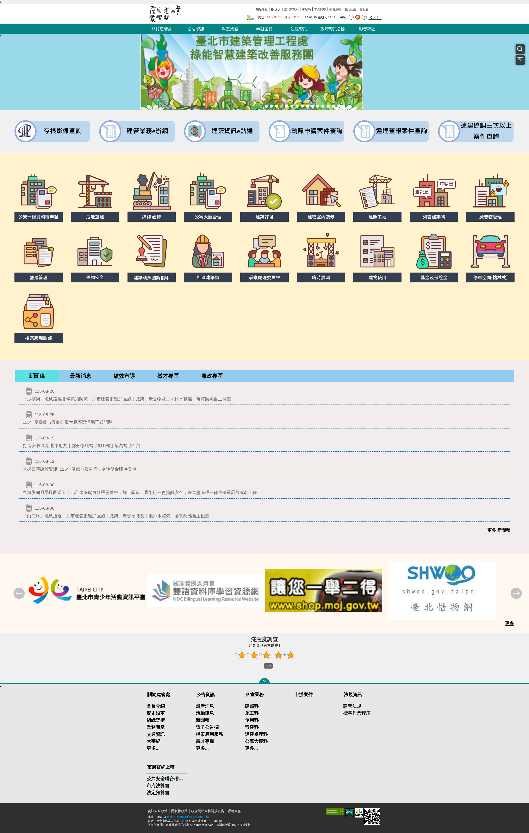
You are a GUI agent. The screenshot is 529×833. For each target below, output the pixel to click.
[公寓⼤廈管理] (208, 195)
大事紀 (153, 741)
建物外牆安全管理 (297, 106)
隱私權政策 (179, 811)
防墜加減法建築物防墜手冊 (322, 106)
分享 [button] (376, 17)
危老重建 (307, 106)
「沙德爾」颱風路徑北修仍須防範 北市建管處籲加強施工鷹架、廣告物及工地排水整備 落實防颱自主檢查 (127, 395)
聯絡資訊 (234, 811)
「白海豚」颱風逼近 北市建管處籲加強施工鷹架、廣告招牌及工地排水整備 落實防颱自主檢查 (116, 512)
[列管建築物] (434, 195)
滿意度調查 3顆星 (266, 655)
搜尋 (520, 49)
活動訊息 (205, 713)
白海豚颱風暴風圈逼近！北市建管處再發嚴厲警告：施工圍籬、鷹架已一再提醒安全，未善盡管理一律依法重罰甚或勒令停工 (142, 488)
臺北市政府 (291, 9)
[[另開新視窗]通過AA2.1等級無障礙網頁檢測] (335, 811)
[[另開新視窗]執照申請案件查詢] (307, 131)
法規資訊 (299, 29)
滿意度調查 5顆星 (291, 655)
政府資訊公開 (332, 29)
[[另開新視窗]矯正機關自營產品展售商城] (323, 590)
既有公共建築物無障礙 (291, 106)
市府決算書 (158, 785)
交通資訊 (156, 734)
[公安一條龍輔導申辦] (38, 195)
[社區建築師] (208, 256)
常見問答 (320, 9)
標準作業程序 (357, 713)
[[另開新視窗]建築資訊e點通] (222, 131)
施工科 (252, 713)
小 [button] (351, 17)
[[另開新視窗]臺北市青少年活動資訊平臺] (87, 590)
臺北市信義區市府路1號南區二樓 (188, 817)
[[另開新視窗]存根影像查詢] (52, 131)
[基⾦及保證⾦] (434, 256)
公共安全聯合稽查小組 (166, 778)
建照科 (252, 706)
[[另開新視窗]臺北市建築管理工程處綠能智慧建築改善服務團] (264, 72)
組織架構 (156, 720)
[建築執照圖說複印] (151, 256)
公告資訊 (196, 29)
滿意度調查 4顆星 (278, 655)
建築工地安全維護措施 (338, 106)
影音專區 (367, 29)
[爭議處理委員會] (264, 256)
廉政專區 (212, 376)
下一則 (517, 594)
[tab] (37, 376)
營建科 (252, 727)
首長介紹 (156, 706)
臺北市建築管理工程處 (165, 13)
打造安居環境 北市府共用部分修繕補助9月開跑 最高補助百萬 (82, 442)
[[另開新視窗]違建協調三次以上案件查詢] (476, 131)
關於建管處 (161, 29)
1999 (183, 820)
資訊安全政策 (158, 811)
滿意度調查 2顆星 (254, 655)
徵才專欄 (205, 741)
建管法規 (352, 706)
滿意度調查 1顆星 (242, 655)
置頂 (520, 60)
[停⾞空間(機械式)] (490, 256)
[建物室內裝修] (321, 195)
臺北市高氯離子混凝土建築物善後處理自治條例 (333, 106)
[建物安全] (95, 256)
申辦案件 (264, 29)
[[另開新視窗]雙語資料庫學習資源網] (205, 590)
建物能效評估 (328, 106)
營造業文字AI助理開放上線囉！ (266, 106)
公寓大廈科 (256, 741)
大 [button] (364, 17)
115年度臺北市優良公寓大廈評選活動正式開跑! (68, 418)
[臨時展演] (321, 256)
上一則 (19, 594)
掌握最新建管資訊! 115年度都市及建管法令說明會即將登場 (79, 465)
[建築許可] (264, 195)
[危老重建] (95, 195)
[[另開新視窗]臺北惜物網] (442, 590)
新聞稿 (37, 376)
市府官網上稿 (161, 767)
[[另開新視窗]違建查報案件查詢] (391, 131)
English (276, 9)
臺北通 (364, 9)
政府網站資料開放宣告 (207, 811)
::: (1, 2)
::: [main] (1, 36)
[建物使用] (377, 256)
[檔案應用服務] (38, 317)
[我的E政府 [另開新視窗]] (349, 813)
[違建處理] (151, 195)
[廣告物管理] (490, 195)
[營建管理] (38, 256)
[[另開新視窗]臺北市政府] (359, 813)
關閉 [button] (264, 680)
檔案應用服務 (209, 734)
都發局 (306, 9)
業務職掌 (156, 727)
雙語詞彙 (350, 9)
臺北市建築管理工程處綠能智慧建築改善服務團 (281, 106)
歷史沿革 (156, 713)
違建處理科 (256, 734)
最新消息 (80, 376)
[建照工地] (377, 195)
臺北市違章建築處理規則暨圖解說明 (286, 106)
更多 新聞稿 (498, 530)
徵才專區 (168, 376)
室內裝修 (302, 106)
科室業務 (230, 29)
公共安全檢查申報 (317, 106)
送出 (260, 666)
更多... (153, 748)
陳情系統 (335, 9)
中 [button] (357, 17)
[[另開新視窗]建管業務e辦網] (137, 131)
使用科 (252, 720)
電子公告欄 (207, 727)
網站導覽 (262, 9)
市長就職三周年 (271, 106)
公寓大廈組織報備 (312, 106)
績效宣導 (124, 376)
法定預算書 (158, 792)
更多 (509, 623)
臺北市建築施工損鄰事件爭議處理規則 (343, 106)
